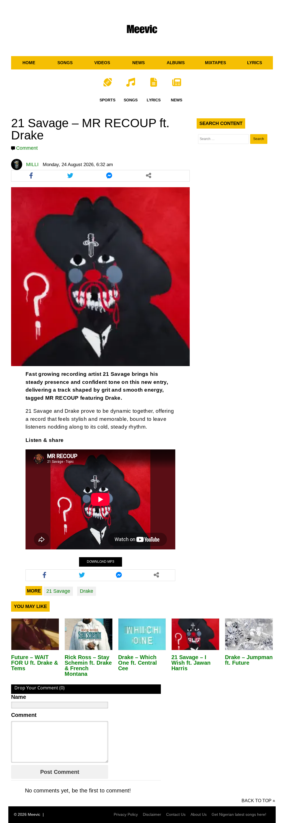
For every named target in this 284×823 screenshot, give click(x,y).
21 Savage (58, 591)
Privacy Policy (126, 814)
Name (18, 697)
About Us (199, 814)
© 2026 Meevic (27, 814)
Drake (86, 591)
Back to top (257, 800)
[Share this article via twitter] (70, 175)
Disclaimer (152, 814)
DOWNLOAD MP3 (100, 562)
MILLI (32, 164)
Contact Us (176, 814)
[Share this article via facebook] (30, 175)
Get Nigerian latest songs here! (239, 814)
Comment (27, 148)
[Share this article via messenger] (109, 175)
